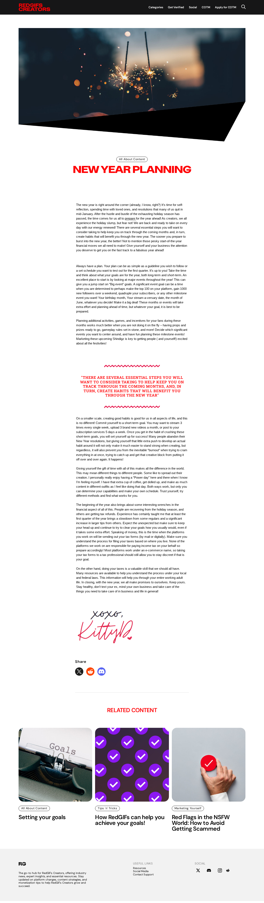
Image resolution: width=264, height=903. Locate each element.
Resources (139, 868)
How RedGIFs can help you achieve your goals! (129, 820)
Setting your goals (42, 817)
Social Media (140, 871)
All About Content (132, 159)
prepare (130, 218)
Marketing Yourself (188, 808)
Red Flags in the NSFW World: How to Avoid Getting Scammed (201, 823)
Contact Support (143, 874)
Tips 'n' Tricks (107, 808)
